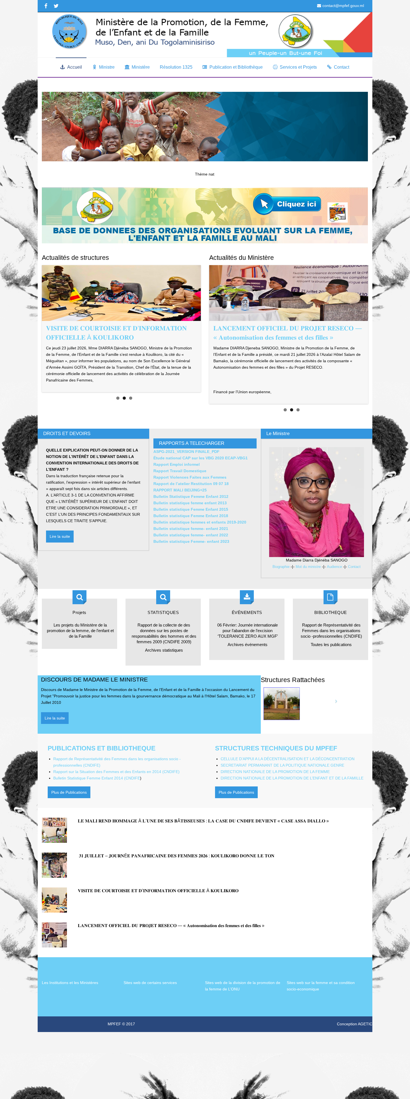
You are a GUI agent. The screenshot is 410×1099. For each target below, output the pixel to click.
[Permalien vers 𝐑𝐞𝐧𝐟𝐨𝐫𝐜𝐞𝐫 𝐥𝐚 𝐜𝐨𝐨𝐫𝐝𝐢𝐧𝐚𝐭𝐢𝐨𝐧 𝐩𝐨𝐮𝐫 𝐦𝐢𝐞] (121, 293)
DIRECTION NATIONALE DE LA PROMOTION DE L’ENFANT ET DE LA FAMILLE (292, 795)
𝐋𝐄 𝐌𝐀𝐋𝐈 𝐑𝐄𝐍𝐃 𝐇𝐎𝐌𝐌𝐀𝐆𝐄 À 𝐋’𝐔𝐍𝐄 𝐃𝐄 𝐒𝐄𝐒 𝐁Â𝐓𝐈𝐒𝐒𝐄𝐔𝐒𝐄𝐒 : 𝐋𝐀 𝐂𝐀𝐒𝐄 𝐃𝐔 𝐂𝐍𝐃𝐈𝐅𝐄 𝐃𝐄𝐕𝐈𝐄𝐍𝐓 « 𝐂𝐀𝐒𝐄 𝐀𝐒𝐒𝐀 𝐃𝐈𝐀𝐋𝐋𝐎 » (203, 837)
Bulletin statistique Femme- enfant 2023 (191, 558)
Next (209, 346)
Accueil (74, 67)
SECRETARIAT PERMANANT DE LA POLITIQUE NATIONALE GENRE (282, 782)
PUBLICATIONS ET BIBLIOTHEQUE (101, 765)
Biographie (281, 584)
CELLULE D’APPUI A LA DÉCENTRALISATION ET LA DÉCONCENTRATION (287, 775)
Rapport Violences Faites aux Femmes (189, 494)
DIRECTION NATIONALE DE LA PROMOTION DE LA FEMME (275, 788)
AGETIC (365, 1040)
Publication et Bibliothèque (236, 67)
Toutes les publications (331, 661)
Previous (200, 333)
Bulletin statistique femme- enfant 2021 (190, 545)
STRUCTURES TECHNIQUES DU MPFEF (276, 765)
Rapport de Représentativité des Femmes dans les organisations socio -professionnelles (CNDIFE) (331, 647)
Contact (341, 67)
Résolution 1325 (176, 67)
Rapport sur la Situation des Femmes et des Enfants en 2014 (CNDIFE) (116, 788)
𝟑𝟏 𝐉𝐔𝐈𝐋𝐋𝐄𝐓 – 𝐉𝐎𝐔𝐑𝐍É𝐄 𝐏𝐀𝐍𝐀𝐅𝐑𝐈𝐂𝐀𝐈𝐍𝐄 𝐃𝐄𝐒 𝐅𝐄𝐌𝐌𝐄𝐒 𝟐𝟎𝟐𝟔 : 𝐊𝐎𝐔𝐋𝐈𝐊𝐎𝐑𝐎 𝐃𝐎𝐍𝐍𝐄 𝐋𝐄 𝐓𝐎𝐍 (177, 872)
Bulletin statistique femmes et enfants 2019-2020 (199, 539)
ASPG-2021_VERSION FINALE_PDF (186, 468)
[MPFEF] (205, 34)
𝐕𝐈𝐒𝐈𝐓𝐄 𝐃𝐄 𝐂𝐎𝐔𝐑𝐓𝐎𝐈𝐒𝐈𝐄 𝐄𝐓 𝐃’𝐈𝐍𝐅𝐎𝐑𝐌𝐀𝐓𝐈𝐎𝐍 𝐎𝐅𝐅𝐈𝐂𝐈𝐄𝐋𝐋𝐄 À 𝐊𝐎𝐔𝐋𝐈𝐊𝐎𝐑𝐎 (158, 907)
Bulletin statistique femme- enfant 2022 (191, 552)
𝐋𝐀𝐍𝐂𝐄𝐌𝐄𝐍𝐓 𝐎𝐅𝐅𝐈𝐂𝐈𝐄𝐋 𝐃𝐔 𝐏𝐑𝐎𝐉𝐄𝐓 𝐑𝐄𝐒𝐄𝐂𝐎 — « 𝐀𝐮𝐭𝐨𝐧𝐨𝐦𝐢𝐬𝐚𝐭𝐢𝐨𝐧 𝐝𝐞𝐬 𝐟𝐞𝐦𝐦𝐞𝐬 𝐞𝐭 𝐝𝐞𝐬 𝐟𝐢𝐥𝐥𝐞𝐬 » (171, 942)
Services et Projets (298, 67)
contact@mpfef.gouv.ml (343, 5)
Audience (334, 584)
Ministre (107, 67)
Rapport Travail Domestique (179, 487)
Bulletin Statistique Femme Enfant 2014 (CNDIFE (96, 795)
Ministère (141, 67)
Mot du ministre (308, 584)
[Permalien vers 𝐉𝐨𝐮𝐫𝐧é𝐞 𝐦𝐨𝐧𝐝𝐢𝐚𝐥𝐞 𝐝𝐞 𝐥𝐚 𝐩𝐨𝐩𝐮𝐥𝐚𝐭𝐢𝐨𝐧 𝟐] (288, 293)
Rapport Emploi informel (176, 481)
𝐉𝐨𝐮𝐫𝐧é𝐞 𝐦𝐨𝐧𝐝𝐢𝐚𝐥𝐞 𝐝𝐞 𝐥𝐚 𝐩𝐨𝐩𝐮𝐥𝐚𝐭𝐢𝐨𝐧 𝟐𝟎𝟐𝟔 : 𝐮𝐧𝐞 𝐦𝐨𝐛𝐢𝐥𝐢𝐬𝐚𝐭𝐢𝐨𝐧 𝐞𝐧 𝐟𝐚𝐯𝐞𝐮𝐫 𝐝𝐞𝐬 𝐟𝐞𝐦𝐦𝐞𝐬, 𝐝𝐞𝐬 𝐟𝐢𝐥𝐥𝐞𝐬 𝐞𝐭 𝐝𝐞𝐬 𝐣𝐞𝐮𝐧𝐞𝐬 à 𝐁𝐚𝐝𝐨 (282, 337)
